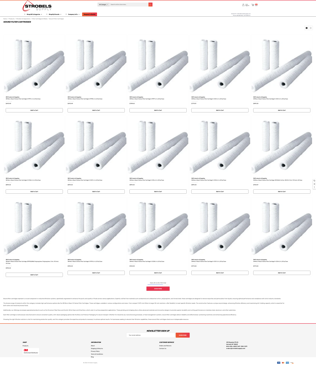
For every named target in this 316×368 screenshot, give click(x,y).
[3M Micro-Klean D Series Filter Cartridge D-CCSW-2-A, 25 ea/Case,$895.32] (34, 146)
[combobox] (125, 4)
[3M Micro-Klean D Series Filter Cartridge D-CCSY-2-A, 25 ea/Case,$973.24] (220, 227)
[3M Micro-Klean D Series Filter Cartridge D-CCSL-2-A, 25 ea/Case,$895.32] (158, 146)
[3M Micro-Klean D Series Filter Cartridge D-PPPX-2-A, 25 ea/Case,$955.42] (96, 227)
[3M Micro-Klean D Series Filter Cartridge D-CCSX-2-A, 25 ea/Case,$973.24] (282, 227)
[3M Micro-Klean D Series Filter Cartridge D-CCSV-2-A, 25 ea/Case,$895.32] (282, 65)
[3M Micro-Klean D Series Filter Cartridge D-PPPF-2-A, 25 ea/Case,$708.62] (158, 65)
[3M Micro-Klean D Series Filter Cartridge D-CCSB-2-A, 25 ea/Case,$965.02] (158, 227)
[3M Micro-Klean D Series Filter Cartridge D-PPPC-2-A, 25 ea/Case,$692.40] (34, 65)
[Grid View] (306, 28)
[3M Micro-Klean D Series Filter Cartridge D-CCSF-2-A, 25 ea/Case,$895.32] (96, 146)
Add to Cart (34, 110)
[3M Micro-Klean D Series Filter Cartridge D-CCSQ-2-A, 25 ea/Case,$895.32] (220, 146)
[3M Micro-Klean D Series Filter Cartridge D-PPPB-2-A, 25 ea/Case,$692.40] (96, 65)
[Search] (150, 4)
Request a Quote (89, 14)
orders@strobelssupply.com (244, 13)
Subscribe (183, 335)
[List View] (311, 28)
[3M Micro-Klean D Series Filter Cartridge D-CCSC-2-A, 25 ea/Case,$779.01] (220, 65)
